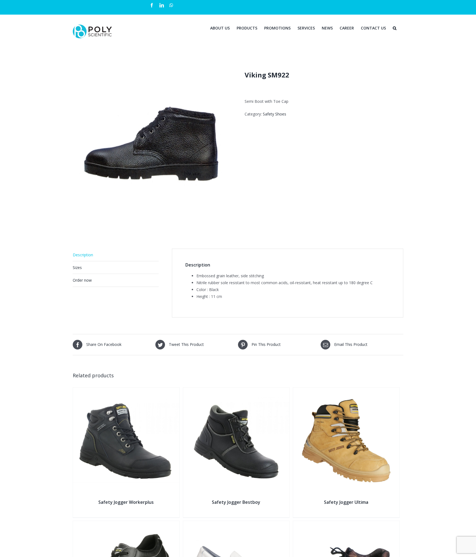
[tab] (116, 255)
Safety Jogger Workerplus (126, 502)
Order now (82, 280)
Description (83, 254)
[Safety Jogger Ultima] (346, 391)
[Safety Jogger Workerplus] (126, 391)
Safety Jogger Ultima (346, 502)
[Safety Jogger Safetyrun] (126, 524)
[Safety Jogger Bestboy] (236, 391)
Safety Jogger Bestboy (236, 502)
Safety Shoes (274, 114)
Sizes (77, 267)
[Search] (394, 28)
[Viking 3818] (346, 524)
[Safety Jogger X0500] (236, 524)
